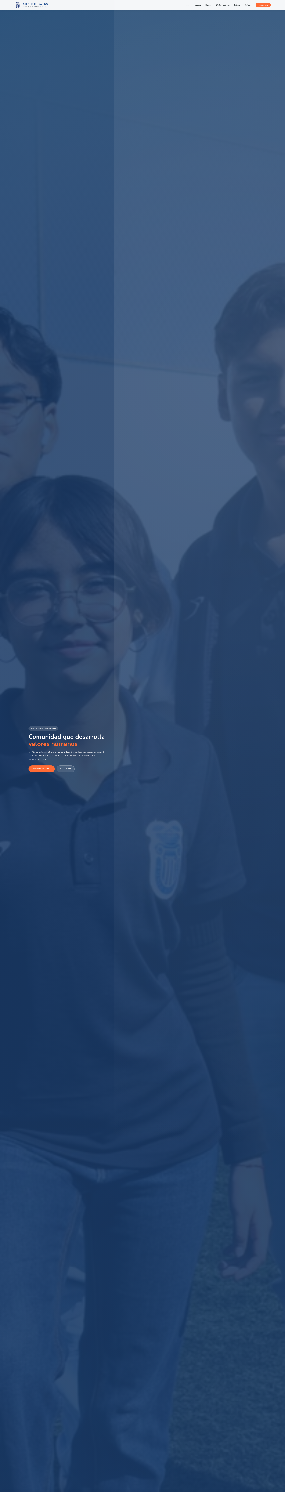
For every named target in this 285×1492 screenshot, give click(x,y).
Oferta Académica (223, 5)
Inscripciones (263, 5)
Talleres (237, 5)
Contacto (247, 5)
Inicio (187, 5)
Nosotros (197, 5)
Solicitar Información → (41, 769)
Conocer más (65, 769)
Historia (208, 5)
